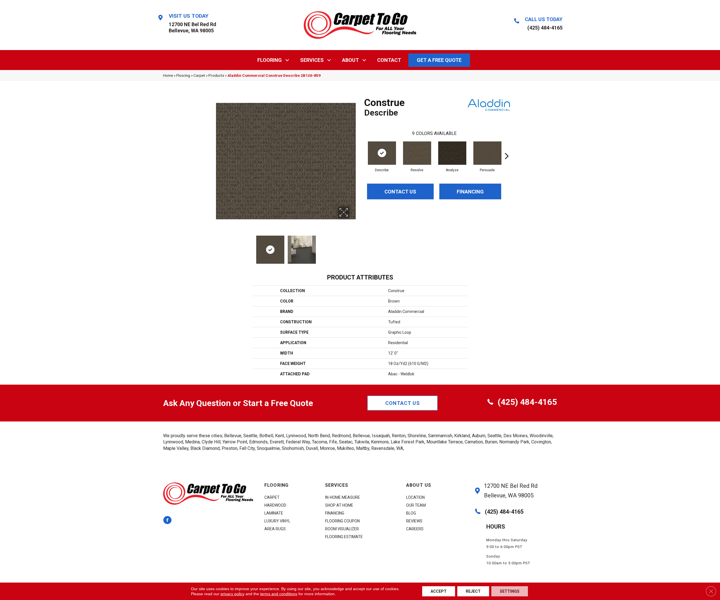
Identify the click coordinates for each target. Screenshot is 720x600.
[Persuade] (487, 153)
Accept (439, 591)
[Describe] (381, 153)
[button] (287, 60)
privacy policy (232, 594)
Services (312, 60)
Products (216, 75)
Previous (219, 247)
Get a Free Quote (439, 60)
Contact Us (400, 192)
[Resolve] (417, 153)
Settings (509, 591)
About (350, 60)
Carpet (199, 75)
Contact (389, 60)
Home (168, 75)
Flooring (269, 60)
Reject (473, 591)
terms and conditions (278, 594)
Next (353, 247)
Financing (470, 192)
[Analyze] (452, 153)
